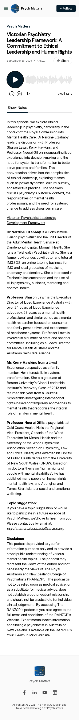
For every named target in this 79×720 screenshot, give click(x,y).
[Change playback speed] (28, 94)
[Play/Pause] (15, 79)
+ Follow (66, 8)
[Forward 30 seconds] (19, 94)
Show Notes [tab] (17, 107)
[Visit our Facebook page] (24, 692)
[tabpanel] (39, 380)
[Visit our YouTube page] (45, 692)
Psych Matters (32, 8)
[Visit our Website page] (55, 692)
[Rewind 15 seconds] (12, 94)
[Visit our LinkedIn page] (34, 692)
